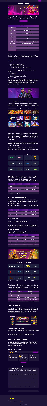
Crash (27, 108)
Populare (12, 108)
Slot (34, 108)
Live (19, 108)
